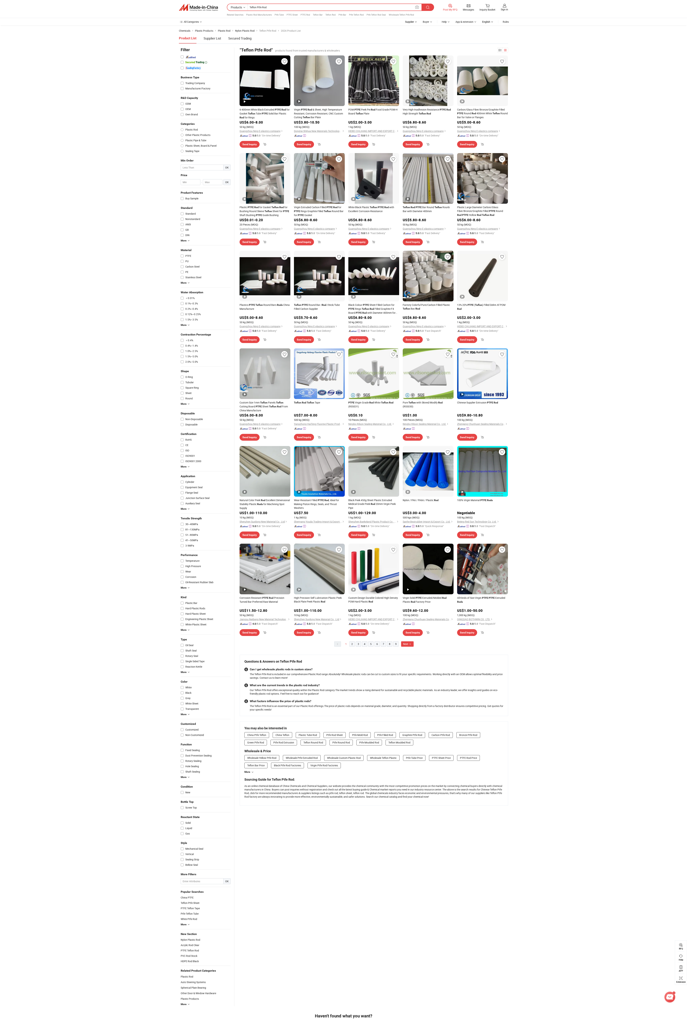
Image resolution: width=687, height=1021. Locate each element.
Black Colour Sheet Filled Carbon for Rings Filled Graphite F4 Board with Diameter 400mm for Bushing (372, 309)
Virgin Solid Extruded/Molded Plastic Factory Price (425, 599)
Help (444, 21)
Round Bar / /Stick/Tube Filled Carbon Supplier (317, 306)
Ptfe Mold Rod (360, 735)
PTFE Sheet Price (441, 758)
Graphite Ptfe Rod (412, 735)
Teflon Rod (330, 14)
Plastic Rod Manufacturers (259, 14)
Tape (307, 402)
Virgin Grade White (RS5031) (370, 404)
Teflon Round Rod (313, 742)
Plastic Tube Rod (308, 735)
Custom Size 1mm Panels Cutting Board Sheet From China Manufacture (264, 406)
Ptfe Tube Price (414, 758)
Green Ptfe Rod (255, 742)
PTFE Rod (305, 14)
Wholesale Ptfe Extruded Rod (302, 758)
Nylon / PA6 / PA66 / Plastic (420, 500)
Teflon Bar (318, 14)
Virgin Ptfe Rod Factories (324, 765)
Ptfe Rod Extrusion (283, 742)
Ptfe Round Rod (341, 742)
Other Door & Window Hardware (198, 993)
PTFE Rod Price (468, 758)
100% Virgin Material (475, 500)
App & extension (464, 21)
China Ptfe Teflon (256, 735)
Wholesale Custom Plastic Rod (344, 758)
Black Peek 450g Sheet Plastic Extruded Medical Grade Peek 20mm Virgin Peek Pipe (372, 504)
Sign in (504, 9)
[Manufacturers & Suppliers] (198, 7)
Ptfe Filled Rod (385, 735)
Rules (506, 21)
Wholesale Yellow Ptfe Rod (261, 758)
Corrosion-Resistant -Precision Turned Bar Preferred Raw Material (262, 599)
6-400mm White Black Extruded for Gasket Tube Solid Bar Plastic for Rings (265, 113)
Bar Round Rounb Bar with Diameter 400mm (426, 209)
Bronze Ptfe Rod (468, 735)
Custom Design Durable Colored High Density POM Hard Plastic (373, 599)
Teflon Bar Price (256, 765)
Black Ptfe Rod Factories (287, 765)
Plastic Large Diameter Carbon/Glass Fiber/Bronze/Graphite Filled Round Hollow (480, 211)
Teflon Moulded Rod (399, 742)
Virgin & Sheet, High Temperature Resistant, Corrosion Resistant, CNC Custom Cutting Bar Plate (318, 113)
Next (406, 644)
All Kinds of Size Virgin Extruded (481, 599)
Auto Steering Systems (193, 982)
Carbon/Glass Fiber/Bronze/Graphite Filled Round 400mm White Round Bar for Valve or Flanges (482, 113)
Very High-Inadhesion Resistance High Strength (427, 111)
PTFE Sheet (292, 14)
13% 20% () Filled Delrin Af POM (481, 306)
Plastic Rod (187, 976)
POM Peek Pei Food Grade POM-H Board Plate (373, 111)
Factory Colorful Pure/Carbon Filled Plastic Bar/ (426, 306)
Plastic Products (190, 998)
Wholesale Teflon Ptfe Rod (401, 14)
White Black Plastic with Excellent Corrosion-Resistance (371, 209)
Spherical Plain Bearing (193, 987)
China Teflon (282, 735)
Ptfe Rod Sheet (334, 735)
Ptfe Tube (279, 14)
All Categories (191, 21)
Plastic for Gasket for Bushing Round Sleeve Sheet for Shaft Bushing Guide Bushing (264, 211)
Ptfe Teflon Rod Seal (376, 14)
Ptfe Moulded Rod (369, 742)
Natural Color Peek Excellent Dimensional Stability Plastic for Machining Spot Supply (265, 504)
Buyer (426, 21)
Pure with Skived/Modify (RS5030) (423, 404)
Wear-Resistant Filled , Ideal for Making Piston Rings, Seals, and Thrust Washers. (316, 504)
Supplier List (212, 38)
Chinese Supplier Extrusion (477, 402)
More (247, 771)
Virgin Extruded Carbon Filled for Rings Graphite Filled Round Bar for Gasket (319, 211)
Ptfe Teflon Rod (356, 14)
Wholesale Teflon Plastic (383, 758)
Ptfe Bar (342, 14)
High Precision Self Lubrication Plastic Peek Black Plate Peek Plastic (318, 599)
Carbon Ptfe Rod (441, 735)
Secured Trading (240, 38)
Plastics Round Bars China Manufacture (265, 306)
